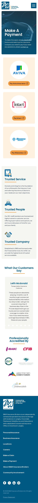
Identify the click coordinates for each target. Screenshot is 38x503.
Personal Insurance (11, 432)
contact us (24, 47)
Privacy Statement (9, 497)
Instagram (18, 482)
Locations (7, 444)
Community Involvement (13, 473)
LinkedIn (14, 482)
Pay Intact (18, 118)
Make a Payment (10, 461)
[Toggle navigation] (33, 5)
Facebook (4, 482)
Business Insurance (11, 438)
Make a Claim (8, 455)
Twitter (9, 482)
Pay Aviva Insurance (17, 83)
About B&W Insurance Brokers (16, 467)
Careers (6, 450)
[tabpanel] (19, 303)
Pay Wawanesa (17, 153)
